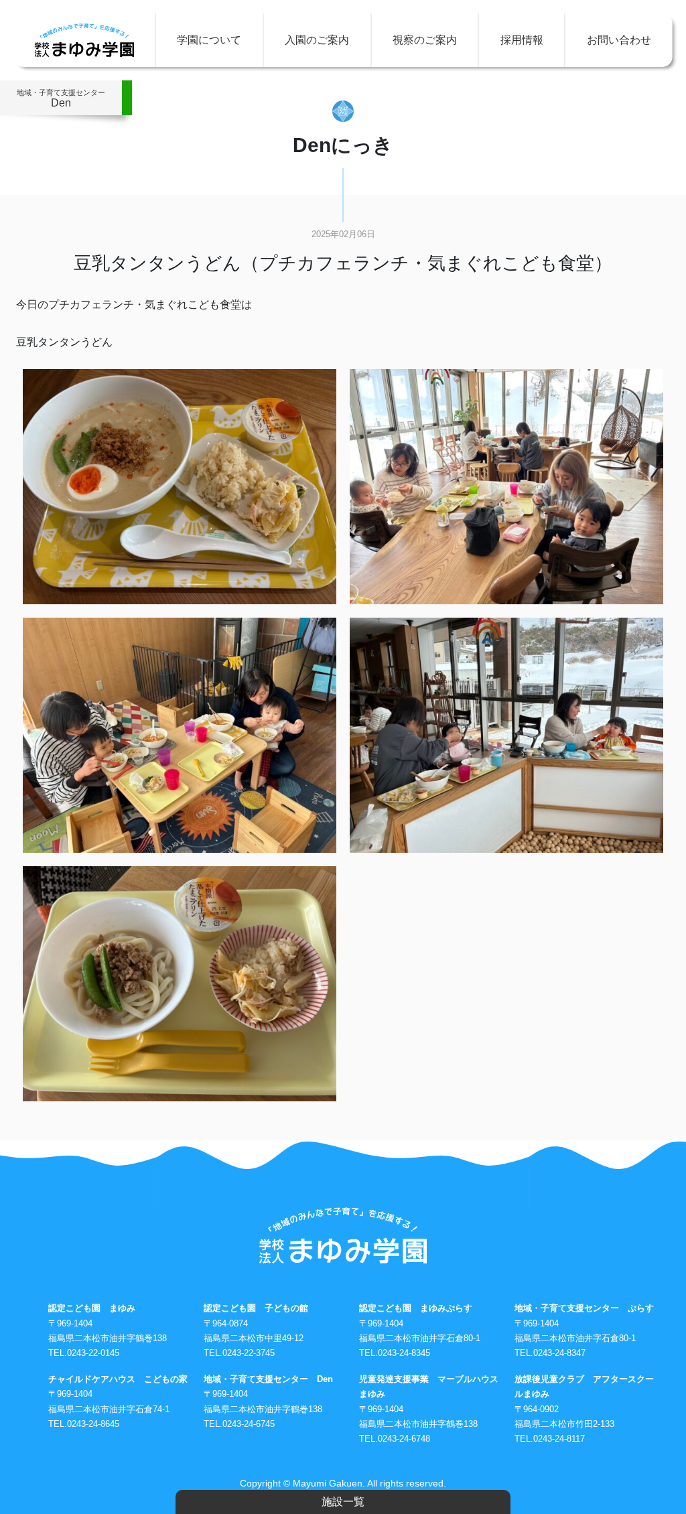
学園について (209, 40)
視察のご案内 (425, 40)
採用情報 (521, 40)
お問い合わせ (619, 40)
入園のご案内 (317, 40)
